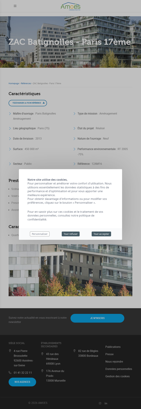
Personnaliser (40, 234)
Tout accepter (101, 234)
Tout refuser (71, 234)
